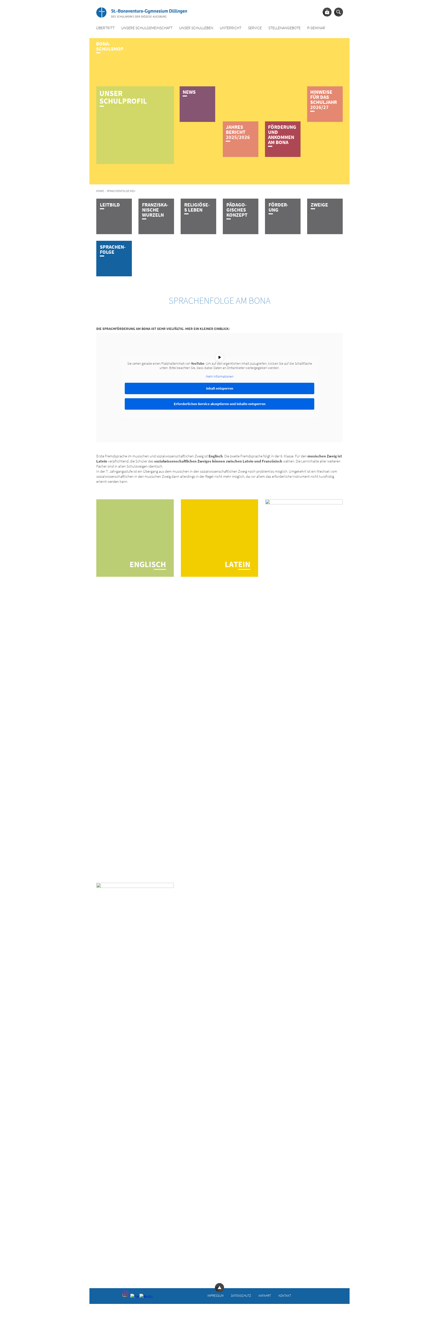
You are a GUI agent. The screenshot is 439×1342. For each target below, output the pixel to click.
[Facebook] (134, 1297)
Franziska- (155, 209)
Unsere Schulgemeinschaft (147, 27)
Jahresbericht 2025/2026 (238, 132)
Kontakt (284, 1295)
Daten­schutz (241, 1295)
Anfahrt (264, 1295)
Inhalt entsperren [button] (219, 388)
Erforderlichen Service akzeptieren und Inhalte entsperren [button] (219, 404)
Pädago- (236, 209)
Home (100, 191)
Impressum (215, 1295)
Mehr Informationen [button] (219, 376)
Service (255, 27)
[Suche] (338, 12)
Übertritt (105, 27)
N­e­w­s (189, 92)
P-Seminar (316, 27)
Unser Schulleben (196, 27)
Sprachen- (113, 249)
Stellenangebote (284, 27)
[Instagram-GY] (125, 1293)
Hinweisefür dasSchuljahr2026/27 (323, 99)
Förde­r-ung (278, 207)
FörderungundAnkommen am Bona (282, 134)
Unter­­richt (230, 27)
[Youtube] (143, 1297)
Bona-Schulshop (109, 46)
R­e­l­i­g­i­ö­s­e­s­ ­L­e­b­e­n (197, 207)
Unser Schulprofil (123, 97)
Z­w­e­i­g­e (319, 204)
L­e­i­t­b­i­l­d (110, 204)
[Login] (327, 12)
